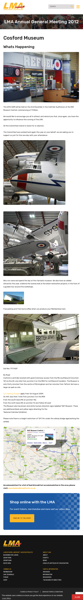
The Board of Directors (52, 580)
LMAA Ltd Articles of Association (55, 563)
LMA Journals (8, 574)
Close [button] (77, 597)
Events (46, 558)
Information (47, 574)
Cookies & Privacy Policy (29, 592)
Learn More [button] (6, 598)
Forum (5, 577)
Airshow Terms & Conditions (52, 592)
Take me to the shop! (22, 518)
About (45, 555)
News (45, 560)
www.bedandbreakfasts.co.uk (21, 488)
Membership (7, 572)
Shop (5, 580)
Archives (46, 572)
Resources (47, 577)
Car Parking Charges (11, 394)
